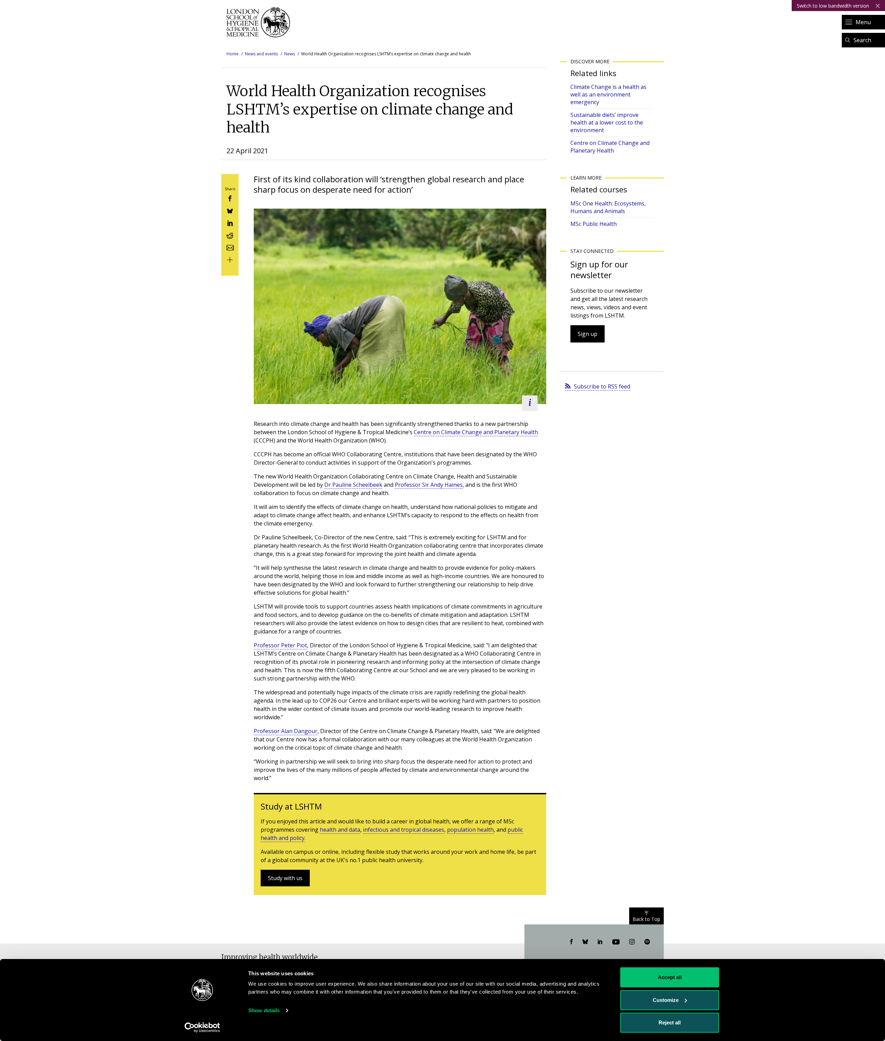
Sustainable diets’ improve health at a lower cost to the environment (606, 122)
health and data (340, 829)
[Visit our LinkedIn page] (600, 942)
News (289, 54)
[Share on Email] (230, 247)
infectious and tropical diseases (403, 829)
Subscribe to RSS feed (602, 386)
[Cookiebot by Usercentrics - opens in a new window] (202, 1027)
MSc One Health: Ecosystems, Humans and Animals (608, 207)
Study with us (285, 878)
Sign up (587, 334)
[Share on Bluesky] (230, 210)
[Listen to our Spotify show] (647, 942)
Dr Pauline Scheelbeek (353, 484)
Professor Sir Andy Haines (429, 484)
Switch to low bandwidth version (833, 5)
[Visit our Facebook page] (571, 942)
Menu (863, 22)
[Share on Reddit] (230, 235)
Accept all (670, 977)
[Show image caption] (530, 403)
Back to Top (646, 919)
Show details (264, 1010)
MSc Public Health (593, 224)
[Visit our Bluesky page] (585, 942)
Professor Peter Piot (280, 645)
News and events (261, 54)
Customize (666, 1000)
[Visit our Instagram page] (632, 942)
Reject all (670, 1022)
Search (862, 40)
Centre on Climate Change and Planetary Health (476, 432)
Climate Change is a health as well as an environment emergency (608, 94)
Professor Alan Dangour (285, 731)
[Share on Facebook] (230, 198)
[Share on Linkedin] (230, 223)
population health (470, 829)
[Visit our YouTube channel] (616, 942)
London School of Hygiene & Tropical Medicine (260, 22)
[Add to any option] (230, 259)
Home (232, 54)
